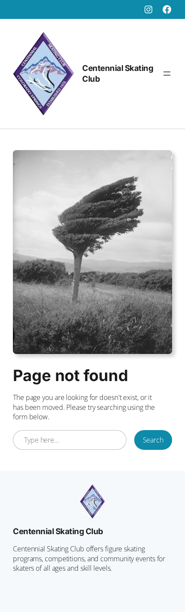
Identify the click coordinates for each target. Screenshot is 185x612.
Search (153, 440)
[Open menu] (167, 73)
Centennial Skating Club (58, 531)
